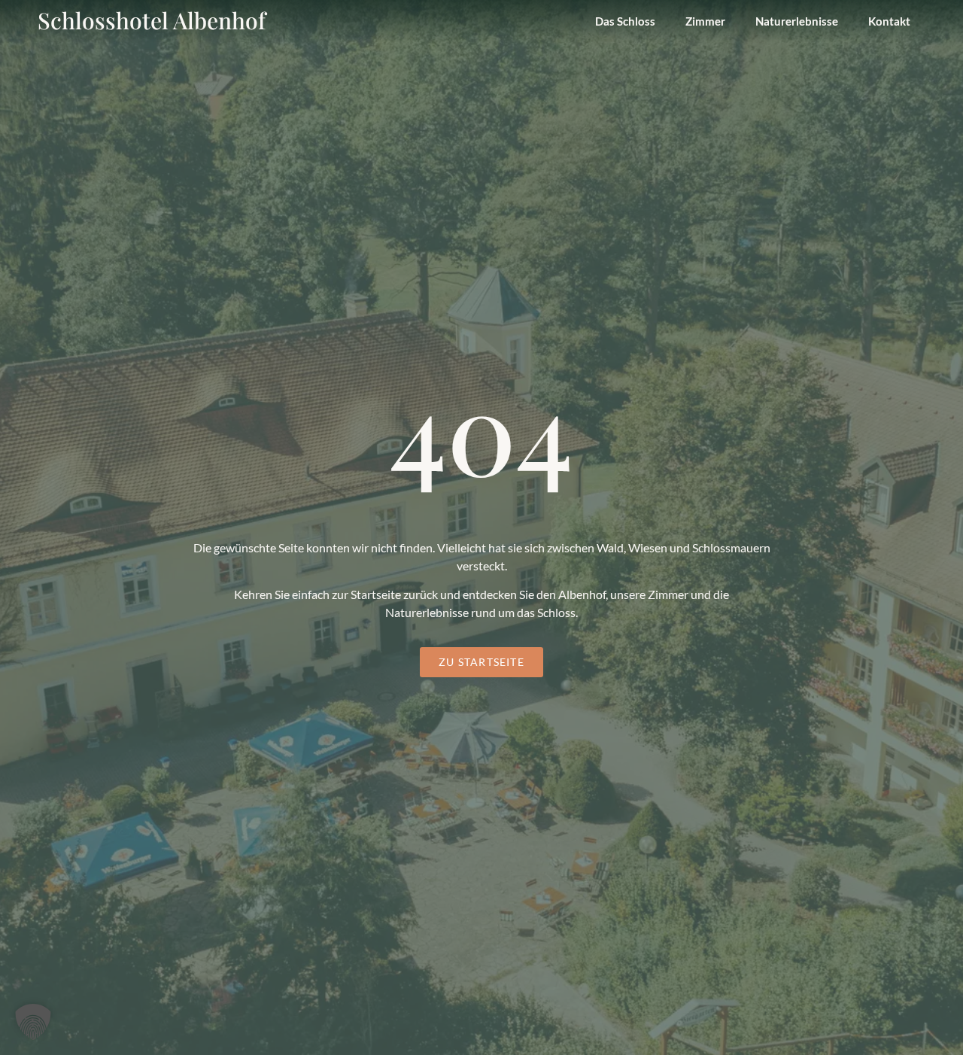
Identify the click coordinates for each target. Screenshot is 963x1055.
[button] (33, 1022)
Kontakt (889, 21)
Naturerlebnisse (796, 21)
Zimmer (705, 21)
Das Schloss (625, 21)
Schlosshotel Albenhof (152, 20)
